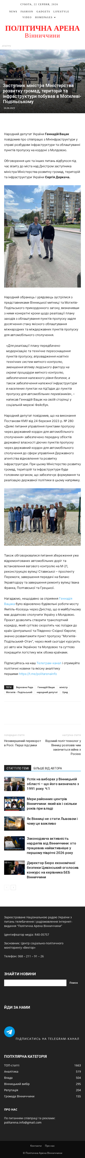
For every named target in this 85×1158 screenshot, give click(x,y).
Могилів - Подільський (19, 692)
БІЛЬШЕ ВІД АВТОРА (48, 768)
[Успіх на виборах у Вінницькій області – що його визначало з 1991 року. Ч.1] (14, 784)
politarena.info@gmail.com (22, 1122)
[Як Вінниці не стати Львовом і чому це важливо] (14, 823)
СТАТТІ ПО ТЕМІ (18, 768)
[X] (38, 122)
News (13, 11)
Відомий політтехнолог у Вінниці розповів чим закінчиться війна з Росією (63, 747)
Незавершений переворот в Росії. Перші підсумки (22, 743)
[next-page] (13, 887)
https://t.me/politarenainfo (38, 674)
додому (6, 45)
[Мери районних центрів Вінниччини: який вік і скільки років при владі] (14, 804)
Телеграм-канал (49, 663)
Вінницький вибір (13, 79)
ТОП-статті (30, 79)
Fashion (27, 11)
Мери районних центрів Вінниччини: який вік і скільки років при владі (52, 803)
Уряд (65, 692)
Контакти (36, 1145)
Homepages (44, 17)
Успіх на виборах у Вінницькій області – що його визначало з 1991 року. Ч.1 (53, 784)
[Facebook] (28, 122)
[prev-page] (6, 887)
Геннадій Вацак (46, 687)
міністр (63, 687)
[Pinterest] (47, 122)
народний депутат (47, 692)
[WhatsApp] (57, 122)
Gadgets (43, 11)
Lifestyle (61, 11)
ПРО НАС (10, 1109)
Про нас (50, 1145)
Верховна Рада (24, 687)
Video (27, 17)
